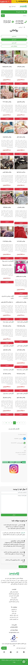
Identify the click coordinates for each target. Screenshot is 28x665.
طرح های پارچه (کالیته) (14, 594)
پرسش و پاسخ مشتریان (14, 602)
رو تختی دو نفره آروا (7, 373)
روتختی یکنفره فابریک (7, 137)
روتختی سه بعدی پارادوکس (21, 302)
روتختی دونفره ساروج (21, 397)
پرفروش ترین (14, 46)
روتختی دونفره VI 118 (7, 102)
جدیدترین (14, 36)
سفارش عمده (14, 598)
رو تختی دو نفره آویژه (21, 172)
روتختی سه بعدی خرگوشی (21, 276)
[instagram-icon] (4, 652)
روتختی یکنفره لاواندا (21, 326)
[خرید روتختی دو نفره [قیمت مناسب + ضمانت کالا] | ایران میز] (7, 92)
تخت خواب (14, 611)
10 (11, 423)
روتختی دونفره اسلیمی (7, 172)
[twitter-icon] (23, 652)
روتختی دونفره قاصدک (7, 241)
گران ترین (14, 43)
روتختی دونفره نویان (7, 350)
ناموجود (21, 84)
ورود (10, 6)
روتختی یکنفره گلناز (21, 66)
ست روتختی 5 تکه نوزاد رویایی (7, 302)
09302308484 (7, 21)
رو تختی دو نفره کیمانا (21, 373)
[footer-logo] (14, 574)
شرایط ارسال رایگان (14, 592)
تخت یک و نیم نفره (14, 617)
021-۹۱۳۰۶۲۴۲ (19, 21)
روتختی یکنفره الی (21, 207)
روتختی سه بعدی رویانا (7, 265)
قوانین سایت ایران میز (14, 596)
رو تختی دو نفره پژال (7, 397)
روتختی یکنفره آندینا (21, 241)
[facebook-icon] (11, 652)
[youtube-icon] (17, 652)
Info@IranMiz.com (14, 632)
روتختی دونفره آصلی (21, 350)
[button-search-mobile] (3, 15)
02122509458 (14, 630)
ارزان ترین (14, 40)
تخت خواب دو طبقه (14, 615)
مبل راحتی (14, 613)
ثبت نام (13, 6)
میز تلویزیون (14, 609)
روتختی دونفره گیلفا (7, 207)
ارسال (14, 515)
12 (6, 423)
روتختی (20, 27)
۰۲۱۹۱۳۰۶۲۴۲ (14, 627)
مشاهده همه (23, 567)
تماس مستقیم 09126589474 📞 (14, 1)
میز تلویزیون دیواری (14, 619)
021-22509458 (19, 23)
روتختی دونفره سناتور (21, 137)
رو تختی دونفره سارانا (7, 326)
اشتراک (3, 648)
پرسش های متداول (14, 600)
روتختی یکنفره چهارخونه (7, 66)
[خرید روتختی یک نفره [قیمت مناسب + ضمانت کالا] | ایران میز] (21, 57)
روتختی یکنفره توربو (21, 102)
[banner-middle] (14, 429)
